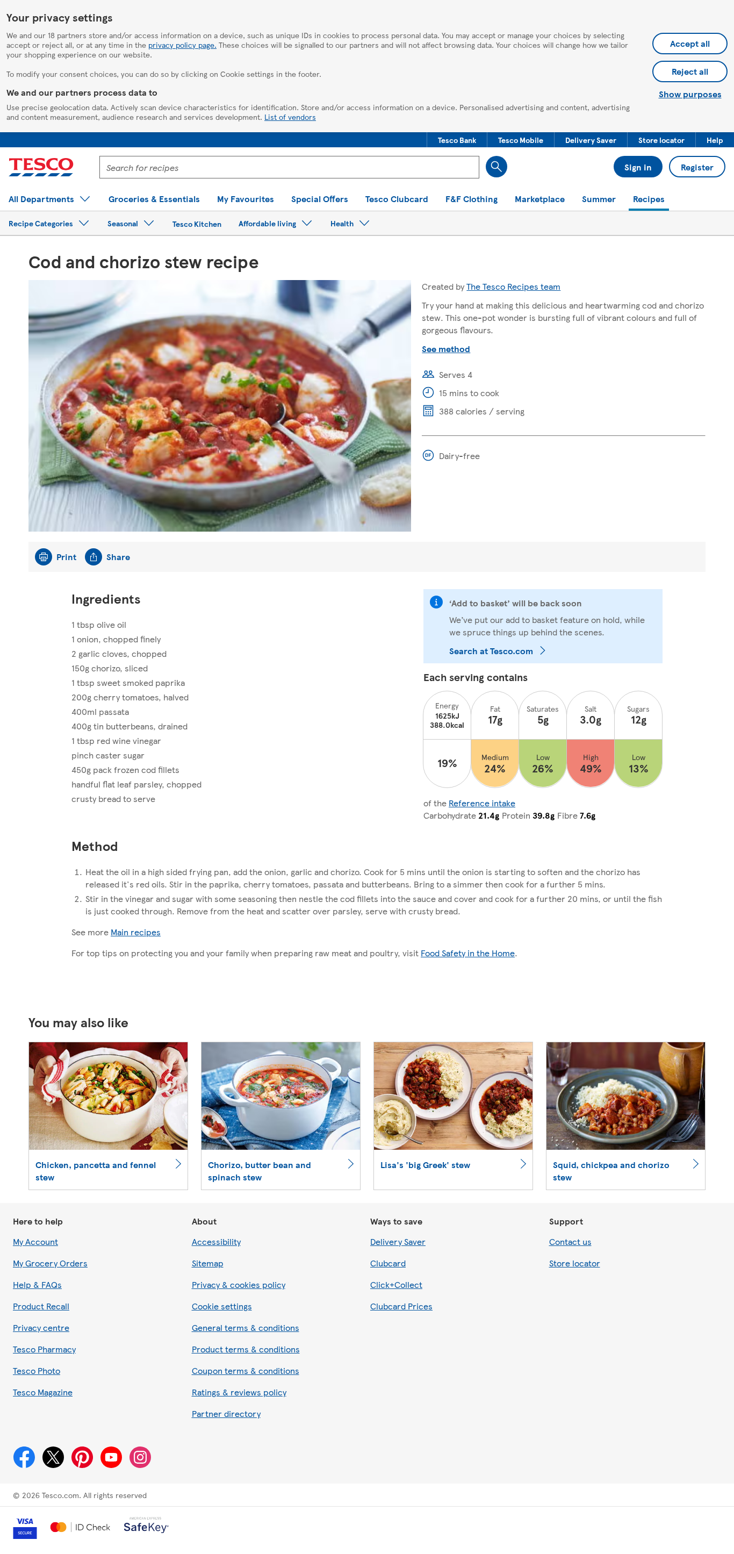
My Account (35, 1241)
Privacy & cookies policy (238, 1284)
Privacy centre (41, 1327)
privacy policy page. (182, 44)
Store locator (574, 1263)
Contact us (570, 1241)
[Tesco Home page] (41, 167)
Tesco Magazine (43, 1392)
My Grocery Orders (50, 1263)
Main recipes (136, 932)
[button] (457, 139)
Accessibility (216, 1241)
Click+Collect (396, 1284)
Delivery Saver (398, 1241)
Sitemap (208, 1263)
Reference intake (482, 803)
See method (446, 348)
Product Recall (41, 1306)
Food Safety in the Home (468, 953)
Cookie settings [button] (222, 1306)
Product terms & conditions (246, 1349)
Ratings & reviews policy (239, 1392)
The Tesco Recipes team (513, 286)
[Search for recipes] (496, 166)
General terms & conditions (245, 1327)
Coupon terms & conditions (245, 1370)
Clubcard (388, 1263)
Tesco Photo (36, 1370)
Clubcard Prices (401, 1306)
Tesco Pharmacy (44, 1349)
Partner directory (226, 1413)
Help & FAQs (37, 1284)
